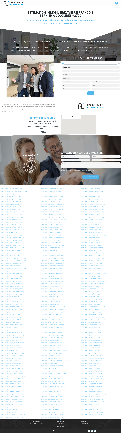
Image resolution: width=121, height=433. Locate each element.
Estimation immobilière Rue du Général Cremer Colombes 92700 (53, 416)
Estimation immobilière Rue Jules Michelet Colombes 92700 (91, 229)
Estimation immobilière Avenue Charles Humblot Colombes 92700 (13, 375)
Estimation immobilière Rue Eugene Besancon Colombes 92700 (92, 217)
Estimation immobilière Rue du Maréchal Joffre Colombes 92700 (92, 283)
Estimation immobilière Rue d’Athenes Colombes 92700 (51, 286)
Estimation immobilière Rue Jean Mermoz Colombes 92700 (11, 371)
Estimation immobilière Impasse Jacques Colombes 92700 (11, 214)
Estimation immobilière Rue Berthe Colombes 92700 (10, 407)
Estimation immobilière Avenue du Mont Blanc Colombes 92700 (92, 393)
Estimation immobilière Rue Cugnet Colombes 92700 (50, 211)
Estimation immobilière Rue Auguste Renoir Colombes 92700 (52, 375)
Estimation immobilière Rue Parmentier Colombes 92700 (90, 244)
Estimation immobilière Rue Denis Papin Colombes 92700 (51, 366)
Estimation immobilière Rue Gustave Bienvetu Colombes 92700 (52, 412)
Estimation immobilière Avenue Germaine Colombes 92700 (51, 212)
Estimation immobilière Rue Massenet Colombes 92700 (51, 214)
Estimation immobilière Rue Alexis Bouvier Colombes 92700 (91, 307)
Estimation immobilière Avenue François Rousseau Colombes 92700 (93, 281)
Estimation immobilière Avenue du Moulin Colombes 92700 (51, 311)
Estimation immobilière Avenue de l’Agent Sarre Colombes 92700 (53, 237)
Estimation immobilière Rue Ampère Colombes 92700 (10, 360)
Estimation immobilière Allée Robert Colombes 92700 (90, 221)
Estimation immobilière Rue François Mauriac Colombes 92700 (52, 263)
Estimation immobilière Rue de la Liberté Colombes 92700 (11, 262)
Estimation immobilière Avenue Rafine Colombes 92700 (90, 363)
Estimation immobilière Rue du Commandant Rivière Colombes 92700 (13, 370)
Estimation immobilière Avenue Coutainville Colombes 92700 (12, 219)
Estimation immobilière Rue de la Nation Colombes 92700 (51, 317)
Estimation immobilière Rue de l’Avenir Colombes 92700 (90, 242)
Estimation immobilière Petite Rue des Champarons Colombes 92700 (13, 376)
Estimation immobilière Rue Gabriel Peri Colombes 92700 (51, 288)
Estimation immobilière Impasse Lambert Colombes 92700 (91, 414)
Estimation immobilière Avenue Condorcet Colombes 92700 (91, 255)
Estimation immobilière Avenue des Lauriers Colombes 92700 (91, 411)
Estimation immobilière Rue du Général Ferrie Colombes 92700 (12, 293)
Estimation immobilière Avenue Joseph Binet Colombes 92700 (12, 324)
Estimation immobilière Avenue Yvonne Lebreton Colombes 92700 (53, 248)
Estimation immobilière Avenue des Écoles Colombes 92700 (91, 271)
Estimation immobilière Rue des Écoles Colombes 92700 (11, 345)
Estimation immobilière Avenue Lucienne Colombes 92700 (91, 350)
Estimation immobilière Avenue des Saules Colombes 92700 (12, 368)
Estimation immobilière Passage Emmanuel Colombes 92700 (12, 378)
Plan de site (84, 425)
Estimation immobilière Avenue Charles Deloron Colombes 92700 (92, 306)
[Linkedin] (95, 431)
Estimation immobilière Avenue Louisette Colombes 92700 (91, 304)
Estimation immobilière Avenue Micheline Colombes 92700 (51, 280)
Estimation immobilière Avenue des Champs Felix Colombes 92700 (53, 393)
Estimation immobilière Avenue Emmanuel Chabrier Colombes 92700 (53, 291)
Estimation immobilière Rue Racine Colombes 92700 (50, 371)
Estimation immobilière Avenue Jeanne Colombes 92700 (11, 316)
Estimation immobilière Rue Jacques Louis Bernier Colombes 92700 (53, 402)
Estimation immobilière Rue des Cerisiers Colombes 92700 (11, 225)
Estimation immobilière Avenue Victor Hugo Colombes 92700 (91, 266)
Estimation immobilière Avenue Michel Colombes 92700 (51, 391)
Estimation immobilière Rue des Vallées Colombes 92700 (51, 325)
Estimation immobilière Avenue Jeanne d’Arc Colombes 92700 (91, 278)
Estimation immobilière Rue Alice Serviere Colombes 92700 (52, 206)
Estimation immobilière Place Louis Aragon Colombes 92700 (91, 361)
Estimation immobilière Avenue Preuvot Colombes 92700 (11, 398)
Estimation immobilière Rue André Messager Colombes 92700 (52, 335)
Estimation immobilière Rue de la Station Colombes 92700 (11, 235)
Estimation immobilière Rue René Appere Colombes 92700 (91, 263)
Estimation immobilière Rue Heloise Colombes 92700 (10, 406)
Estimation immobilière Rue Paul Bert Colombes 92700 (11, 206)
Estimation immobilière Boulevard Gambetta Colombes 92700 (12, 352)
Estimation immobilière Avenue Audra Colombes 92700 (90, 322)
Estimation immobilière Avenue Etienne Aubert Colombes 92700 (92, 317)
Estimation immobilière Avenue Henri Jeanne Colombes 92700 (12, 247)
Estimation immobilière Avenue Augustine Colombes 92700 (51, 232)
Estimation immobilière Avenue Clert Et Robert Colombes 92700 (52, 324)
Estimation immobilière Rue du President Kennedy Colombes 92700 (93, 216)
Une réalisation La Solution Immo (61, 430)
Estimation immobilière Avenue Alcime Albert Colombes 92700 (12, 296)
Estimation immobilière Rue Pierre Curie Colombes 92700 (91, 407)
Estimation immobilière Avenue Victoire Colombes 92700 (11, 230)
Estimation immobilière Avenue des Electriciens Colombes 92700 (13, 212)
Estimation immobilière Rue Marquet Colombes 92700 (90, 284)
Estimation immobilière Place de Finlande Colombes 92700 (11, 319)
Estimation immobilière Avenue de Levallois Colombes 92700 (91, 230)
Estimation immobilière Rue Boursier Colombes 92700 (50, 388)
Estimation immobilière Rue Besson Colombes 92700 (10, 321)
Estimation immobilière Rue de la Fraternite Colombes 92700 (12, 273)
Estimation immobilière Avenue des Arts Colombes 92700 (91, 368)
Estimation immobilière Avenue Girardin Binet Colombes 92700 (12, 252)
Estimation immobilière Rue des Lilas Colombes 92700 (50, 347)
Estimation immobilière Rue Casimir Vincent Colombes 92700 (12, 203)
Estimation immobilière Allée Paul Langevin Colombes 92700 (52, 302)
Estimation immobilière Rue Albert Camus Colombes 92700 (91, 371)
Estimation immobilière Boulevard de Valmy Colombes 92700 (52, 258)
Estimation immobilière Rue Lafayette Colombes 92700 (51, 368)
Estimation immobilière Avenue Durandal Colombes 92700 (11, 404)
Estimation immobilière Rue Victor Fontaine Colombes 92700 (91, 232)
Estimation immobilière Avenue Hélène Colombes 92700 (51, 266)
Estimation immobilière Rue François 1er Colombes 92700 (11, 329)
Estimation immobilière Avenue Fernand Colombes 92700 (11, 343)
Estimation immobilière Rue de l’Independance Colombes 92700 (13, 244)
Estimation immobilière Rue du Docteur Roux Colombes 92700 (92, 225)
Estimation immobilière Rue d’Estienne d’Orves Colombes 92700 (52, 380)
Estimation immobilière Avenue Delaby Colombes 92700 (11, 358)
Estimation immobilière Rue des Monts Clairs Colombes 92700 (52, 293)
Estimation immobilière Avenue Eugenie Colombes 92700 (91, 296)
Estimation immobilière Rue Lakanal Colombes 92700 (50, 411)
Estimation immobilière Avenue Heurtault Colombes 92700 (11, 384)
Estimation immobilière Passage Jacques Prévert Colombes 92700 (53, 404)
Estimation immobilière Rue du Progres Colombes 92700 (51, 262)
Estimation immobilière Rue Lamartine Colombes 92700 (11, 307)
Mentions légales (84, 423)
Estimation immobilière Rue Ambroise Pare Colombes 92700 (52, 417)
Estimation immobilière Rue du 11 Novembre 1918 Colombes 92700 (53, 378)
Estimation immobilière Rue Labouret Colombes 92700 (11, 257)
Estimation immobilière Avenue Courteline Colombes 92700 (91, 376)
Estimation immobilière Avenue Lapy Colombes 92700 (50, 194)
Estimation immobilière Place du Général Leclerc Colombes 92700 (53, 352)
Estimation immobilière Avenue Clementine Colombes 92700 (52, 312)
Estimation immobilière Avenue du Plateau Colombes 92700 (52, 370)
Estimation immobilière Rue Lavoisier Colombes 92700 (51, 242)
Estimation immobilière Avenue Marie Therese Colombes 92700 (92, 289)
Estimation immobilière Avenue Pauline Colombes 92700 (90, 250)
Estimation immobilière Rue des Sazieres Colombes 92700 (91, 321)
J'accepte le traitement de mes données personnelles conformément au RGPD (78, 170)
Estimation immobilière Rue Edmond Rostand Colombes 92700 (12, 229)
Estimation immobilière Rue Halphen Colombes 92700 (11, 204)
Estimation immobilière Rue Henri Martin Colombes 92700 (11, 278)
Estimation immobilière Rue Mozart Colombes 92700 (90, 316)
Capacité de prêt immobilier (60, 425)
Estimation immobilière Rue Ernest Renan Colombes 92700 (11, 294)
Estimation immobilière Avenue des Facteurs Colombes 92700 (52, 307)
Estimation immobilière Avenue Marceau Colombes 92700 (91, 314)
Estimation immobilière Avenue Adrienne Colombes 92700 (11, 207)
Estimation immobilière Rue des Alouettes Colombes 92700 (12, 411)
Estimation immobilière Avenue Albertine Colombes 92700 (51, 270)
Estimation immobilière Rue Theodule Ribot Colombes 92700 (91, 309)
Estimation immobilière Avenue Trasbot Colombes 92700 (11, 337)
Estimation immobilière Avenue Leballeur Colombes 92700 (11, 250)
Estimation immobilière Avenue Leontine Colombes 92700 (51, 224)
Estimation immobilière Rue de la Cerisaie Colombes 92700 (11, 227)
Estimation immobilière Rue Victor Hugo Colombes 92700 (91, 299)
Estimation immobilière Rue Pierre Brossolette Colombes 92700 (52, 299)
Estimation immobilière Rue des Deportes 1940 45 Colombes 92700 (13, 260)
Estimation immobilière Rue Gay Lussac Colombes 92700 (51, 199)
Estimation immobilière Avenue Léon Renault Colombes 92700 (12, 383)
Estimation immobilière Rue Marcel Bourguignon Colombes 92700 (13, 335)
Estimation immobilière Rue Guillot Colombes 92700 (90, 389)
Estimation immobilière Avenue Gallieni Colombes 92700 (51, 407)
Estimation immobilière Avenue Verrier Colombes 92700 (51, 216)
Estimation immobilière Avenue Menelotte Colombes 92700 (91, 191)
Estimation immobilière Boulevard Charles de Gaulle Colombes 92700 (93, 334)
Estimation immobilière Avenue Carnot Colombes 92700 (90, 286)
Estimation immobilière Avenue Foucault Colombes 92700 (11, 309)
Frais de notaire (60, 423)
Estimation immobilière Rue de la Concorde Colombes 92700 (52, 278)
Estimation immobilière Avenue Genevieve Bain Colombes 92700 (13, 332)
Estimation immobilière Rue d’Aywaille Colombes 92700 (90, 366)
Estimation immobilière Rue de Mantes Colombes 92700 (51, 322)
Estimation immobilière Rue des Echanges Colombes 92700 (91, 260)
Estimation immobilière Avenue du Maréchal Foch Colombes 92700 (13, 268)
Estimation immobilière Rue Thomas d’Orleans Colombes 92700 (12, 270)
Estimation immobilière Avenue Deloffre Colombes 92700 (91, 404)
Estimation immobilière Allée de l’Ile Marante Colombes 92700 (12, 396)
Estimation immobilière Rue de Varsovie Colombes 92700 (11, 304)
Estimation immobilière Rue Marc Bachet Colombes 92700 (91, 373)
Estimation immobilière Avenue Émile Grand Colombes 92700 (12, 386)
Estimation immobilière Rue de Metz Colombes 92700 (50, 240)
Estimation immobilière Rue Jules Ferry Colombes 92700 (51, 301)
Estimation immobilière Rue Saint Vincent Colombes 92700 (91, 342)
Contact (109, 3)
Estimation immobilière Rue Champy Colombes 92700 (50, 398)
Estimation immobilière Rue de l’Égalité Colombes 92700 (51, 284)
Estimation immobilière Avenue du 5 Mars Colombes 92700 (11, 216)
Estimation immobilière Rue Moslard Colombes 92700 (90, 365)
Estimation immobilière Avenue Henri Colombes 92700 (90, 381)
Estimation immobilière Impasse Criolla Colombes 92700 (90, 357)
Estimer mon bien (60, 421)
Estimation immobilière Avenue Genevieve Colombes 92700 (91, 280)
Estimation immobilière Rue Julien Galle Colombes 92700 (51, 329)
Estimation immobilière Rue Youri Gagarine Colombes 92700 (91, 206)
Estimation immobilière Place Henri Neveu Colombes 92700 (12, 393)
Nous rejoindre (84, 421)
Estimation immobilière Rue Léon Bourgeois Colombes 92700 (52, 265)
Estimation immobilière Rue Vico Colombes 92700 (50, 227)
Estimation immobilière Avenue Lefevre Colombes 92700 (11, 266)
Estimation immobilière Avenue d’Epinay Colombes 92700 (51, 250)
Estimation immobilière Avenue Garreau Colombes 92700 (91, 298)
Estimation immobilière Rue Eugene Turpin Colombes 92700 (91, 288)
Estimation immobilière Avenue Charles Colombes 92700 (90, 339)
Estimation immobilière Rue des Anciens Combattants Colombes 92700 (14, 312)
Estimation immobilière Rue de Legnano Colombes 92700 (91, 384)
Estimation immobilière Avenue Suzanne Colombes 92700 (91, 325)
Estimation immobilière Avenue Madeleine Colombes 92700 (12, 394)
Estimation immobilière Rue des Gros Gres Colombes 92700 (91, 248)
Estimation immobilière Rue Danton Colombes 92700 (10, 242)
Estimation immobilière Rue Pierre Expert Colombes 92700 (91, 193)
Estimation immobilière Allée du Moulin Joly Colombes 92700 (12, 288)
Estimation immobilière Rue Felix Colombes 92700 (50, 340)
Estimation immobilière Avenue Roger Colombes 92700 (90, 355)
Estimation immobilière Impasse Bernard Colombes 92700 (51, 244)
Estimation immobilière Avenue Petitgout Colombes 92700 (91, 406)
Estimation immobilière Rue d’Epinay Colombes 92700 (50, 409)
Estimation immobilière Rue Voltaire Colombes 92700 (10, 314)
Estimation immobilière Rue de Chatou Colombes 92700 (90, 396)
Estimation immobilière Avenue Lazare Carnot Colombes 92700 (12, 353)
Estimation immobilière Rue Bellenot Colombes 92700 (90, 375)
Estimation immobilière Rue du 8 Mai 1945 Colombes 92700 (91, 391)
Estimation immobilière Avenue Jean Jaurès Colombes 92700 (91, 201)
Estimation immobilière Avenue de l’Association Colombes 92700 (92, 360)
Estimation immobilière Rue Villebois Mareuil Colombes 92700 (52, 229)
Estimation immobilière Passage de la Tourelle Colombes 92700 (92, 219)
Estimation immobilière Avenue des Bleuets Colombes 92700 (12, 196)
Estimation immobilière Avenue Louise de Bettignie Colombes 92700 (93, 394)
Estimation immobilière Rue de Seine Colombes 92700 (51, 235)
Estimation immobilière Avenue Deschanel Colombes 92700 (91, 257)
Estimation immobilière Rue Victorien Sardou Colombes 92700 (92, 358)
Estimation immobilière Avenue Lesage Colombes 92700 (51, 271)
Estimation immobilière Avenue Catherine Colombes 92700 (51, 203)
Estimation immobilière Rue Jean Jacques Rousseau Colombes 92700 (53, 330)
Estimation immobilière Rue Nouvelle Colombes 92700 (11, 275)
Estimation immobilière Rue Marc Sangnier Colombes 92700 (12, 417)
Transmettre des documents (36, 425)
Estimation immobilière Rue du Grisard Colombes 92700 (90, 214)
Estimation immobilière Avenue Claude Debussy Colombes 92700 (13, 414)
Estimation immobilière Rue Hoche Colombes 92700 (50, 257)
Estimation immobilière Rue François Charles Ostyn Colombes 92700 (93, 235)
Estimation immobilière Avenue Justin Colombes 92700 (11, 224)
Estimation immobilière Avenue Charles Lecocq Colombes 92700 (92, 319)
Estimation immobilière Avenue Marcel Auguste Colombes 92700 (13, 361)
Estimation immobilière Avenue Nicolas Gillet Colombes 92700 (91, 194)
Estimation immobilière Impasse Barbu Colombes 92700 (51, 189)
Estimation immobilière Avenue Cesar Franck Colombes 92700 (12, 289)
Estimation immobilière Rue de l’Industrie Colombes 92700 (91, 198)
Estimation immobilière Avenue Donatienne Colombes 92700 (52, 365)
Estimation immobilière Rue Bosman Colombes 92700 (90, 388)
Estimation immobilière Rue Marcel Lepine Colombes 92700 (91, 189)
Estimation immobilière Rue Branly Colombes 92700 (90, 237)
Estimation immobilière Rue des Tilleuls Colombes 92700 (11, 240)
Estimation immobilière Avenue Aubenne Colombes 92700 (51, 207)
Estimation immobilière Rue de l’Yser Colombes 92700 (50, 225)
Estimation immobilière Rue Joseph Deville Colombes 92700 (91, 399)
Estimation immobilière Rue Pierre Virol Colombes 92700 (90, 227)
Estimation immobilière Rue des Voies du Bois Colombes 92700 (52, 209)
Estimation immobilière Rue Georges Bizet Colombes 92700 (12, 209)
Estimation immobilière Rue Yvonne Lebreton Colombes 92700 (52, 401)
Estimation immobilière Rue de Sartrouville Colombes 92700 (12, 412)
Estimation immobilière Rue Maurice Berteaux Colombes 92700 (52, 294)
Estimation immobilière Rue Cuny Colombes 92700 (50, 363)
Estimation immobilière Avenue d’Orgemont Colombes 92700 (52, 406)
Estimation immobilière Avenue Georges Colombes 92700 (91, 370)
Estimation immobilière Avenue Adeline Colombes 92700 (11, 276)
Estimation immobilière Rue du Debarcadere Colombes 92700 (52, 342)
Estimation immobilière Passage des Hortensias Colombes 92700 (52, 357)
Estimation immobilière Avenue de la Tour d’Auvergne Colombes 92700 (14, 191)
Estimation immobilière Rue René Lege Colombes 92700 (11, 253)
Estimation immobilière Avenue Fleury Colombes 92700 (11, 199)
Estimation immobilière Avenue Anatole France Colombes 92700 (52, 309)
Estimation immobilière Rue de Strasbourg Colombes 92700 (12, 239)
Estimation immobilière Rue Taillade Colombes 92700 (50, 275)
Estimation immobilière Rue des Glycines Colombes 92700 (51, 239)
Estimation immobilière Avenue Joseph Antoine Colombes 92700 (52, 268)
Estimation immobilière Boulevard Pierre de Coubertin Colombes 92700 (54, 219)
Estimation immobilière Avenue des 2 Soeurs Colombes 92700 (52, 204)
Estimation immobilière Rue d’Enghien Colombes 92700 (90, 348)
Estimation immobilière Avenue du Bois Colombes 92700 (90, 188)
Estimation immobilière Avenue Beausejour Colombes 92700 (91, 383)
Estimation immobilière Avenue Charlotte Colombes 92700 (91, 262)
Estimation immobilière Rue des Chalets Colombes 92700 (11, 409)
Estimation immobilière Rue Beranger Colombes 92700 (11, 201)
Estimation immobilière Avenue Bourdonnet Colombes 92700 (52, 196)
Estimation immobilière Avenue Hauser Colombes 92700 (51, 252)
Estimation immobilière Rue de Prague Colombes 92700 (11, 317)
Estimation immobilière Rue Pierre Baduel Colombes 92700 (91, 212)
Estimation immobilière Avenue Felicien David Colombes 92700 (12, 334)
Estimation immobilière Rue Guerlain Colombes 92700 (51, 221)
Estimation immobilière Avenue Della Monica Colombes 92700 (91, 234)
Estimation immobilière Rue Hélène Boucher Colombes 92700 (52, 384)
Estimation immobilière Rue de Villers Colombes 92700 (90, 409)
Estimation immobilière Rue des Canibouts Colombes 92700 (91, 412)
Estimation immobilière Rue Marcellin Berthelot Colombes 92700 (92, 253)
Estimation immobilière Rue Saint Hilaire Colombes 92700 (11, 222)
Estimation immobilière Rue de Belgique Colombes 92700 (11, 365)
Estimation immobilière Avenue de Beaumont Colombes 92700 (92, 401)
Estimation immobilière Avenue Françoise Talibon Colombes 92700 (53, 386)
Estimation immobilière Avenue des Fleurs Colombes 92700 (91, 203)
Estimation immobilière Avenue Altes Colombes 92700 (90, 276)
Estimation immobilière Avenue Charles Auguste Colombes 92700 (13, 389)
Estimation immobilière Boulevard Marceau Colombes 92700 (12, 284)
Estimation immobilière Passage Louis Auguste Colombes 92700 (52, 255)
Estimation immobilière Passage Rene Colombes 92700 (90, 275)
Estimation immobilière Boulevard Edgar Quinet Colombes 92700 (13, 355)
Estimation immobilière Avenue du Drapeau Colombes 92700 (91, 247)
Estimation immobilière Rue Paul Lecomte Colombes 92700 (12, 280)
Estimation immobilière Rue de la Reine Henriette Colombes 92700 (92, 204)
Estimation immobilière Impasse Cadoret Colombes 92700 (11, 311)
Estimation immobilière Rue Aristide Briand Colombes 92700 (52, 304)
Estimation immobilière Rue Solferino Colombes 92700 (11, 299)
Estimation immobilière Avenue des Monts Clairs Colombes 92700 (92, 329)
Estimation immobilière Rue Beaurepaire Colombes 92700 (91, 302)
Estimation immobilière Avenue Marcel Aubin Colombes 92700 (92, 386)
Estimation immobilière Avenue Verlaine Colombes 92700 (91, 380)
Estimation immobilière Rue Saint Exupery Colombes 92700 (11, 373)
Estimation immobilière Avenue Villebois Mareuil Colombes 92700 (13, 402)
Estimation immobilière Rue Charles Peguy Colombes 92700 (52, 273)
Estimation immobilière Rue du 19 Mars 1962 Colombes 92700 (91, 199)
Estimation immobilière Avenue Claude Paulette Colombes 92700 (53, 396)
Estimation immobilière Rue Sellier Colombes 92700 (50, 394)
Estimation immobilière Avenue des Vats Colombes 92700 (51, 399)
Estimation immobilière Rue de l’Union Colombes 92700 (11, 325)
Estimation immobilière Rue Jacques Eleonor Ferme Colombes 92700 (93, 273)
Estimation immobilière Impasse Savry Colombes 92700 (51, 314)
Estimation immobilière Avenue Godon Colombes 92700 (51, 191)
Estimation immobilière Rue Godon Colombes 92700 (10, 265)
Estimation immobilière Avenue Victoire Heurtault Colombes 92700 (92, 330)
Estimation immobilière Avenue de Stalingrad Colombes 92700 (12, 211)
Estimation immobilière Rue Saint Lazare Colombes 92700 (91, 291)
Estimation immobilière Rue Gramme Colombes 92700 (11, 340)
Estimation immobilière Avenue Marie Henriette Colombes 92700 (92, 270)
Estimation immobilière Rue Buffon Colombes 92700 (50, 222)
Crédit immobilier (60, 426)
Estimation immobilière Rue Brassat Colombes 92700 (10, 327)
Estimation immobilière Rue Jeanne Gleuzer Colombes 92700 (52, 316)
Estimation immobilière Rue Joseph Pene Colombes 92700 (11, 198)
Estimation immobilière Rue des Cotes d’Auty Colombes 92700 (12, 291)
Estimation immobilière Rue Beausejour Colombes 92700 (91, 345)
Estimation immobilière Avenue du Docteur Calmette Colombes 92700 (53, 350)
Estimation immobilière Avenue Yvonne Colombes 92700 (11, 298)
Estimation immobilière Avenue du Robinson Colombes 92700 (12, 342)
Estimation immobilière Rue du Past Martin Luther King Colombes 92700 (54, 334)
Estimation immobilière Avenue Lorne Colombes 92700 (51, 253)
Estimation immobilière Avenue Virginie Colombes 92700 (90, 347)
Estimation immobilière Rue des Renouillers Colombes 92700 (91, 222)
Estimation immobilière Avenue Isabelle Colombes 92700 (51, 353)
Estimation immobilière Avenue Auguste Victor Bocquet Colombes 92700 (54, 360)
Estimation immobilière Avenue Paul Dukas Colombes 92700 (12, 306)
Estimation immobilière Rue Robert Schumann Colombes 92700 (52, 298)
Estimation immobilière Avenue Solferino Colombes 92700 (51, 289)
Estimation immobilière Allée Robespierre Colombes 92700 (91, 268)
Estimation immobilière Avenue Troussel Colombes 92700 (91, 265)
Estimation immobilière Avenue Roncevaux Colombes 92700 (91, 311)
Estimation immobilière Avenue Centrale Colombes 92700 (91, 378)
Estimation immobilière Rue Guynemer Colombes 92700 (51, 230)
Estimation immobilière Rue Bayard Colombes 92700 (90, 327)
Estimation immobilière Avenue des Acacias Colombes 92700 (52, 337)
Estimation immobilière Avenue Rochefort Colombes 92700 (12, 416)
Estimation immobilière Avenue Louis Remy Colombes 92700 (12, 271)
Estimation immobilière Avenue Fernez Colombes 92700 (51, 283)
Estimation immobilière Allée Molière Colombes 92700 (51, 361)
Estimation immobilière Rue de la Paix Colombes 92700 (11, 363)
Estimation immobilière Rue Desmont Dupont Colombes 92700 (52, 381)
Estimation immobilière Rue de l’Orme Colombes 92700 (11, 322)
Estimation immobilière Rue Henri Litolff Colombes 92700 (11, 232)
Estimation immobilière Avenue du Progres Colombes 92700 (12, 283)
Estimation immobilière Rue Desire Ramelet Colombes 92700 (12, 381)
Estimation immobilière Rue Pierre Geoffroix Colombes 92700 (52, 193)
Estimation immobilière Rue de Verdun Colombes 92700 (90, 352)
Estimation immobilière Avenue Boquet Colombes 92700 (51, 345)
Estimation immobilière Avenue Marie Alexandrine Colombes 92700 (92, 211)
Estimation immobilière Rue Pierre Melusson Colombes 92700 (52, 198)
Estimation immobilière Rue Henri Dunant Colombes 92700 (11, 234)
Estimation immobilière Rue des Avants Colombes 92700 (90, 324)
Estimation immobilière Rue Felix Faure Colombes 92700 (11, 391)
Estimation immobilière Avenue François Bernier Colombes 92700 (13, 193)
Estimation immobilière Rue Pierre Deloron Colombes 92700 (52, 276)
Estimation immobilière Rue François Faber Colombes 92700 (12, 286)
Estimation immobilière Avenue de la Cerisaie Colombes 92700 (52, 358)
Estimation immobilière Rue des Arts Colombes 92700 (90, 337)
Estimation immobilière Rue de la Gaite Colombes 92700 (90, 353)
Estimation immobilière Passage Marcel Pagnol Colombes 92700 (52, 348)
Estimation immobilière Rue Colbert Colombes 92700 (10, 248)
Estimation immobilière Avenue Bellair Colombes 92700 (90, 332)
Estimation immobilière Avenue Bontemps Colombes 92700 (52, 281)
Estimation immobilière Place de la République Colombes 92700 (52, 245)
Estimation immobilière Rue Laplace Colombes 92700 (50, 319)
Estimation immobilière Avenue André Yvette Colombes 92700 (52, 260)
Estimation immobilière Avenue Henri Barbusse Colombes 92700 (13, 221)
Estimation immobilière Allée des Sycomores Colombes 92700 (91, 293)
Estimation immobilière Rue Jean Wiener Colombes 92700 (51, 327)
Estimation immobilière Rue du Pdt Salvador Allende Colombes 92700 (53, 373)
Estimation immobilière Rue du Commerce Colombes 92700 (91, 416)
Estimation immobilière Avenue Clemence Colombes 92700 (12, 348)
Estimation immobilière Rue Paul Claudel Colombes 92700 (11, 401)
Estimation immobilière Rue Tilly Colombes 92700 (89, 240)
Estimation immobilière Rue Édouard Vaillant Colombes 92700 (12, 188)
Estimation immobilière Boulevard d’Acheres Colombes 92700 (12, 301)
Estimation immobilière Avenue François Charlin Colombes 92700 (13, 357)
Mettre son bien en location (36, 423)
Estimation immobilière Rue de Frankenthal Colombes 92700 (91, 335)
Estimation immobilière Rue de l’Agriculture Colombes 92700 (12, 339)
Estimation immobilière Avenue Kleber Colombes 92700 (90, 312)
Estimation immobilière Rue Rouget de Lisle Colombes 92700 (12, 281)
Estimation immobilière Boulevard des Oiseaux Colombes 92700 (12, 399)
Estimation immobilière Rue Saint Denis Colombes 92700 (51, 332)
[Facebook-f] (89, 431)
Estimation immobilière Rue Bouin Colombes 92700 (50, 355)
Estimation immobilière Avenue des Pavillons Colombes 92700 (52, 188)
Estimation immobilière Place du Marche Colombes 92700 (11, 330)
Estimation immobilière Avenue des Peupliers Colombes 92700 (52, 247)
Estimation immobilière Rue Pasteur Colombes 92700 (90, 224)
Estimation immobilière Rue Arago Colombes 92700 (10, 388)
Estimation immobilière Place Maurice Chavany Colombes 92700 (12, 189)
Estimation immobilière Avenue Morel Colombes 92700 (90, 239)
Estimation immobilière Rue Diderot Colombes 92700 (10, 350)
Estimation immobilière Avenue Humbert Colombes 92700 (11, 347)
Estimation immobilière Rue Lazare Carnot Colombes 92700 (52, 339)
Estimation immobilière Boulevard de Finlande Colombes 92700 (52, 321)
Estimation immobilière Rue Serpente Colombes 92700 (90, 343)
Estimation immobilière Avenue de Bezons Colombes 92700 (52, 376)
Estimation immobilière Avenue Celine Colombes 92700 (51, 234)
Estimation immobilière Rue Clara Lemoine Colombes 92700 (52, 201)
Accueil (70, 3)
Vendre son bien (36, 421)
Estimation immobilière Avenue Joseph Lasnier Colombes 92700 (12, 366)
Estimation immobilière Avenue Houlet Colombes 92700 (51, 296)
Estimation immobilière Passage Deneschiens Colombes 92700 (12, 237)
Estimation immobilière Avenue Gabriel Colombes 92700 (90, 207)
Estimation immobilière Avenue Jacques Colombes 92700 (91, 340)
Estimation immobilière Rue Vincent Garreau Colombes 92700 (12, 380)
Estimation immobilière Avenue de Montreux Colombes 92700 (91, 402)
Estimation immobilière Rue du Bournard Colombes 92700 (11, 255)
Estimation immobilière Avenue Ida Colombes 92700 (90, 398)
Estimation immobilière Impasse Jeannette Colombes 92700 (12, 302)
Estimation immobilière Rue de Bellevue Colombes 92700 (11, 194)
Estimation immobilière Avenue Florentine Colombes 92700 (12, 217)
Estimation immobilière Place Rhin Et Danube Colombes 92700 (52, 383)
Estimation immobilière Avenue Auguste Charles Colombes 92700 (53, 306)
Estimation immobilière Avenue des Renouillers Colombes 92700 (92, 258)
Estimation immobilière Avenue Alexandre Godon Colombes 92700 (53, 217)
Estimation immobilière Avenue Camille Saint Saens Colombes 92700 (13, 258)
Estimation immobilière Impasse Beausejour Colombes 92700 (91, 245)
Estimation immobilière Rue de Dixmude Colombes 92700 (91, 301)
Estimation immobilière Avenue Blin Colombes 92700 (90, 294)
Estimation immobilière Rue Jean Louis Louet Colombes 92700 (91, 209)
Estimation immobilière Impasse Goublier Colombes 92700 (91, 196)
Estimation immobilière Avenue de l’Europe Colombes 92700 (52, 414)
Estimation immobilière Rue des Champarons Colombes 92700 (12, 245)
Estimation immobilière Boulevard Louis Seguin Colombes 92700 (92, 252)
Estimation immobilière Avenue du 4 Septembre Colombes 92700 (53, 389)
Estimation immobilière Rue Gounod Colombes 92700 (11, 263)
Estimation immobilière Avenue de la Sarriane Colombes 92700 (52, 343)
